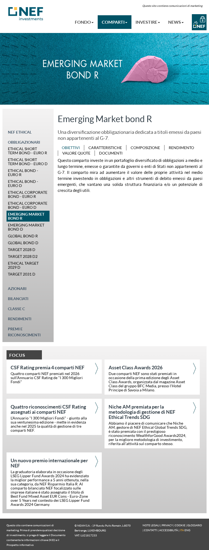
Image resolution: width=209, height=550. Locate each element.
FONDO (83, 22)
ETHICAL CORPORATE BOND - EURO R (27, 194)
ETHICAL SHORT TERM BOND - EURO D (28, 161)
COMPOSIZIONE (145, 147)
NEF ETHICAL (20, 132)
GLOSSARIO (194, 525)
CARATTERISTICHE (105, 147)
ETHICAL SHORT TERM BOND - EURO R (27, 150)
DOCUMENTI (110, 153)
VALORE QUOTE (76, 153)
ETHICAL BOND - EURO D (23, 183)
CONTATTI (150, 530)
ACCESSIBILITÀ (168, 530)
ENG (187, 530)
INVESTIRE (146, 22)
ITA (182, 530)
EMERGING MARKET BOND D (26, 227)
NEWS (174, 22)
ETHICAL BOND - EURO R (23, 172)
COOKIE (180, 525)
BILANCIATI (18, 298)
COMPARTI (113, 22)
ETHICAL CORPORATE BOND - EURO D (27, 205)
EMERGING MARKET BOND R (26, 216)
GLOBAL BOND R (23, 236)
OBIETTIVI (71, 147)
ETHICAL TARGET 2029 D (23, 265)
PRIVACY (167, 525)
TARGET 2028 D (21, 249)
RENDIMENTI (19, 318)
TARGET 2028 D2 (23, 256)
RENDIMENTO (181, 147)
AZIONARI (17, 288)
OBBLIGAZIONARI (24, 142)
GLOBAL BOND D (23, 242)
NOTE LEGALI (151, 525)
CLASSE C (16, 308)
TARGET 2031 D (21, 274)
